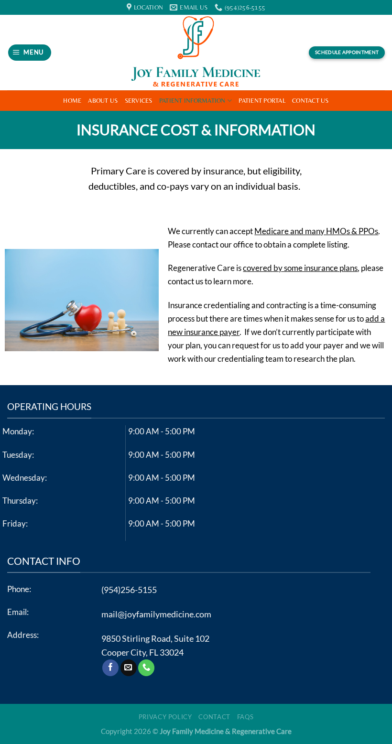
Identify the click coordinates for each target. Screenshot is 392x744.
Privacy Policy (165, 717)
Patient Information (192, 100)
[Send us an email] (128, 667)
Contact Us (310, 100)
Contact (214, 717)
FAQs (245, 717)
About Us (103, 100)
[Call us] (146, 667)
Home (72, 100)
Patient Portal (262, 100)
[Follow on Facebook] (110, 667)
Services (138, 100)
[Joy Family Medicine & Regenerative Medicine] (196, 52)
